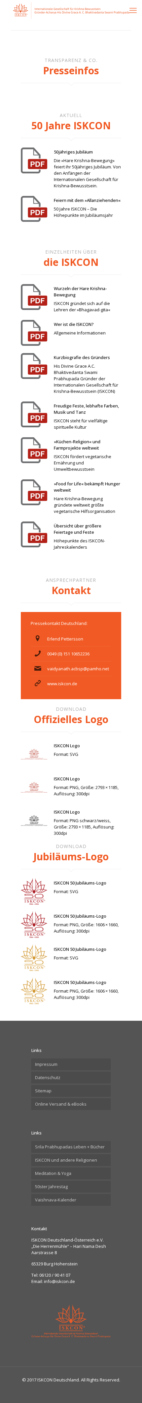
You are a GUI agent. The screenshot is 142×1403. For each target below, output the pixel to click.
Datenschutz (47, 1077)
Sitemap (43, 1091)
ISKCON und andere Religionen (66, 1160)
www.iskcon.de (62, 684)
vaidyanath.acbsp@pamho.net (78, 669)
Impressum (46, 1064)
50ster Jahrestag (51, 1187)
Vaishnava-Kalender (55, 1200)
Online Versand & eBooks (61, 1104)
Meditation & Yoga (53, 1173)
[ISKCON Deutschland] (71, 10)
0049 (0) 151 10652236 (68, 654)
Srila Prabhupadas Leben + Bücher (70, 1147)
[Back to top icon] (128, 1389)
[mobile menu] (133, 10)
